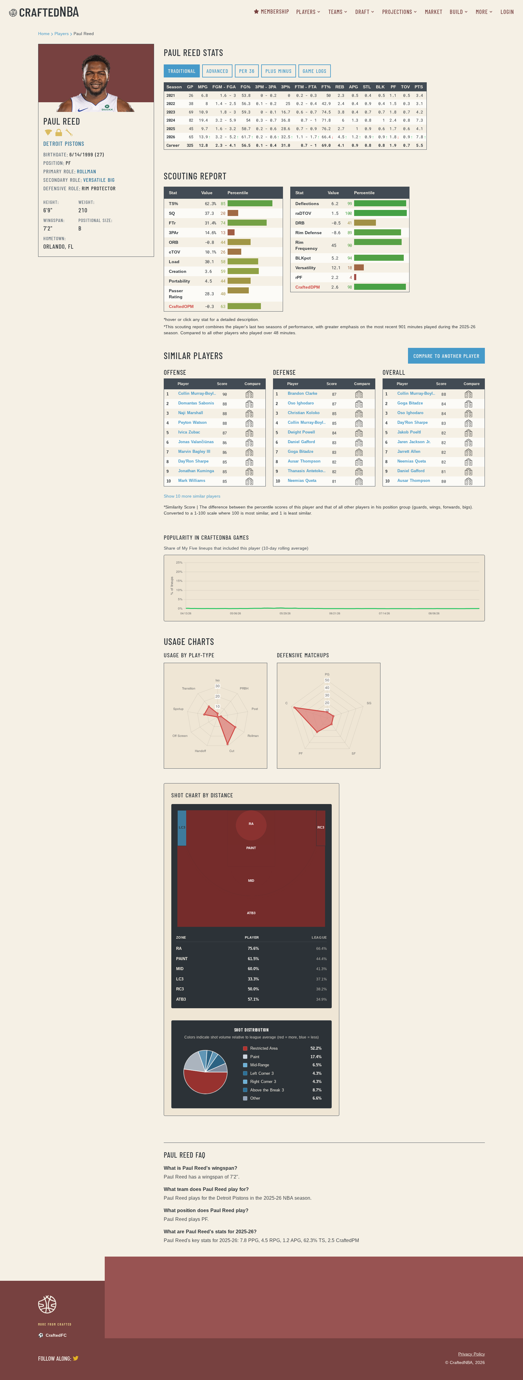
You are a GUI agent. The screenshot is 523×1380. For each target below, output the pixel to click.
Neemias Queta (302, 480)
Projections (397, 11)
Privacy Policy (471, 1354)
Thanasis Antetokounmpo (307, 471)
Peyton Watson (192, 422)
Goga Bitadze (300, 451)
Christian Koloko (304, 412)
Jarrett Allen (408, 451)
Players (306, 11)
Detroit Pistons (63, 143)
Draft (362, 11)
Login (507, 11)
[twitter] (75, 1358)
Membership (275, 11)
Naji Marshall (190, 412)
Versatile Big (99, 179)
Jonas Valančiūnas (196, 442)
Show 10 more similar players (192, 496)
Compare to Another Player (446, 355)
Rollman (86, 171)
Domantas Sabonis (196, 403)
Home (44, 33)
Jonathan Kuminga (196, 471)
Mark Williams (191, 480)
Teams (335, 11)
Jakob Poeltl (409, 432)
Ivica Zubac (189, 432)
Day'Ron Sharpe (193, 461)
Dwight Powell (301, 432)
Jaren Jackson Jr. (414, 442)
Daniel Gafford (301, 442)
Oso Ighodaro (301, 403)
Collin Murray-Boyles (198, 393)
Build (456, 11)
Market (433, 11)
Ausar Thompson (304, 461)
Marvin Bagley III (194, 451)
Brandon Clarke (302, 393)
